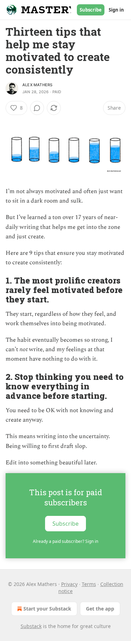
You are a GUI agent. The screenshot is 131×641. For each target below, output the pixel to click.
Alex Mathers (37, 84)
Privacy (69, 584)
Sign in (116, 10)
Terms (89, 584)
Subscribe (91, 10)
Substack (31, 626)
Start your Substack (47, 608)
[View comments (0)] (37, 108)
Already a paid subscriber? (65, 541)
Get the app (100, 608)
